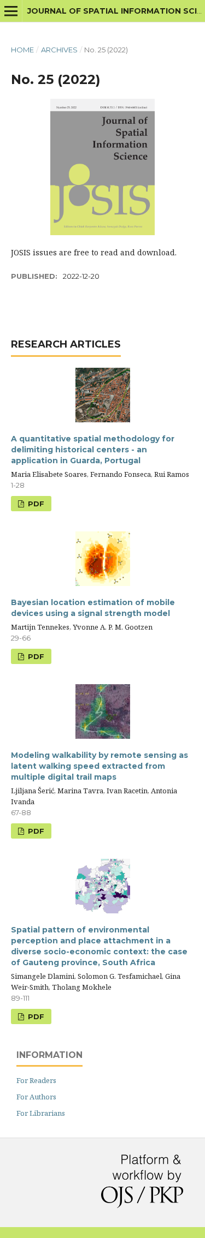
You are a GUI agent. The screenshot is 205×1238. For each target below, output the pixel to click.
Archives (59, 49)
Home (22, 49)
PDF (35, 503)
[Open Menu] (11, 11)
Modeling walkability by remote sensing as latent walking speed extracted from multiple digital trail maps (99, 766)
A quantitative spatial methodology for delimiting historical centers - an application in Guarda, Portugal (92, 449)
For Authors (36, 1097)
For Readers (36, 1080)
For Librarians (40, 1113)
